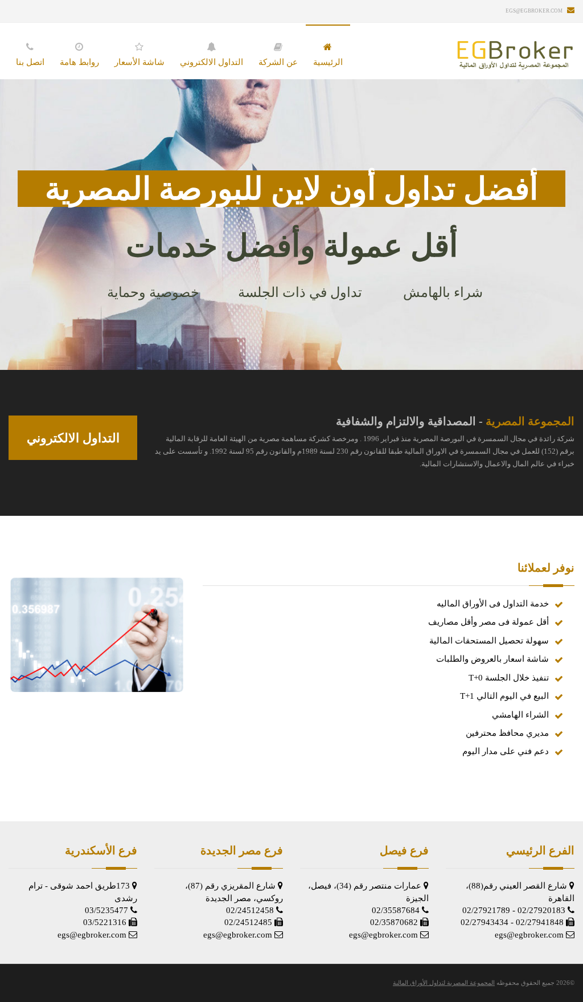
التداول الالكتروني (73, 438)
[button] (79, 53)
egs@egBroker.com (534, 11)
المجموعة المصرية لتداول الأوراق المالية (444, 982)
